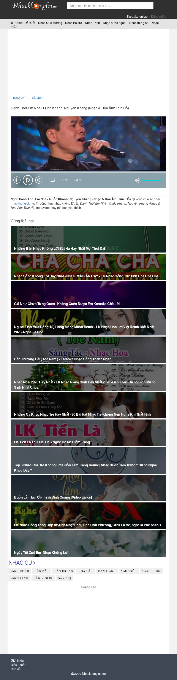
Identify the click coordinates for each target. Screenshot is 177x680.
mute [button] (137, 180)
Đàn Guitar (19, 571)
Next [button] (39, 181)
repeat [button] (53, 181)
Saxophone (151, 571)
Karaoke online (137, 16)
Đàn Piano (107, 571)
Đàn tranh (19, 578)
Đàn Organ (63, 571)
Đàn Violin (43, 578)
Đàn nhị (64, 578)
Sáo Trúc (129, 571)
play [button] (28, 180)
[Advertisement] (88, 61)
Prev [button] (17, 181)
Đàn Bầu (42, 571)
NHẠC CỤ (21, 562)
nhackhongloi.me (22, 203)
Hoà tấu (86, 571)
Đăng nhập (158, 16)
